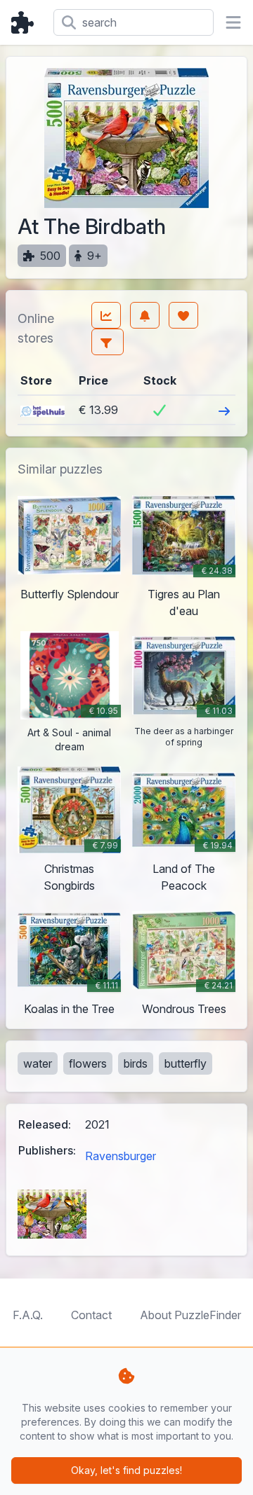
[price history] (106, 315)
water (37, 1063)
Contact (91, 1315)
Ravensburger (120, 1156)
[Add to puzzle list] (183, 315)
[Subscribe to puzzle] (145, 315)
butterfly (185, 1063)
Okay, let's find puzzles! (126, 1470)
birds (136, 1063)
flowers (88, 1063)
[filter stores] (107, 342)
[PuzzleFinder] (26, 22)
